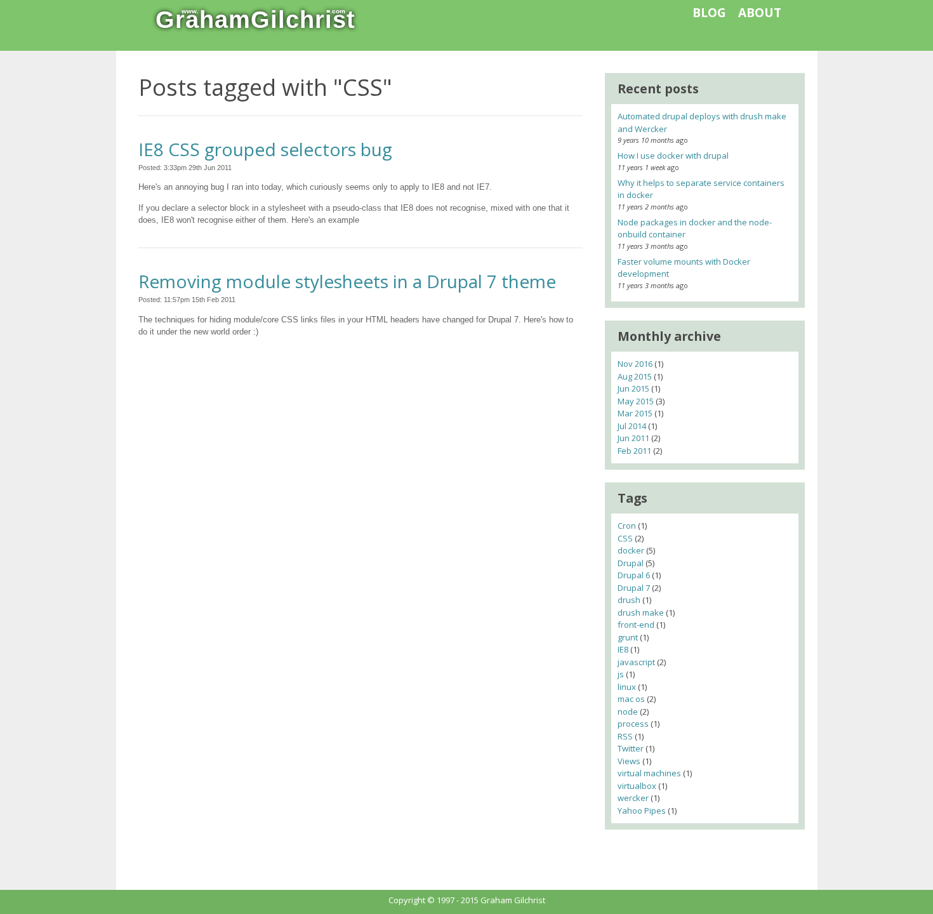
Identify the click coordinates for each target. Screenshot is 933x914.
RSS (625, 736)
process (633, 723)
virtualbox (637, 785)
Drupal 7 (634, 587)
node (628, 711)
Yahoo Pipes (642, 810)
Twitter (631, 748)
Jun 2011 (633, 438)
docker (631, 550)
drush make (641, 612)
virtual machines (649, 773)
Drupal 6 (634, 575)
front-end (636, 624)
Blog (709, 12)
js (621, 674)
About (759, 12)
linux (627, 686)
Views (629, 761)
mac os (631, 699)
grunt (628, 637)
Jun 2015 (633, 388)
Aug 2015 (635, 376)
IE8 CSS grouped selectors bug (265, 149)
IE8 (623, 649)
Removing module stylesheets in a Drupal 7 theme (347, 281)
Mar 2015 (635, 413)
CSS (625, 538)
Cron (627, 525)
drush (629, 600)
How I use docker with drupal (673, 155)
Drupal (631, 563)
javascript (636, 662)
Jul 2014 (632, 426)
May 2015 (636, 401)
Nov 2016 (635, 363)
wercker (633, 798)
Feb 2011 (634, 450)
